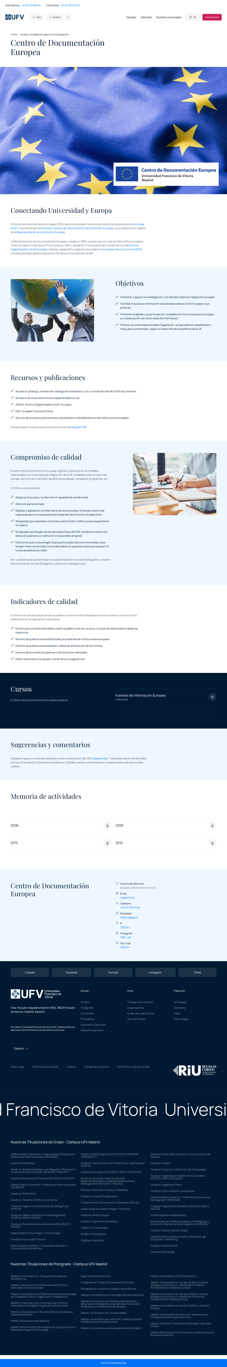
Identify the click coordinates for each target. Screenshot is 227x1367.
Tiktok (197, 972)
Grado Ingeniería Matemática (168, 1215)
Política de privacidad (45, 1066)
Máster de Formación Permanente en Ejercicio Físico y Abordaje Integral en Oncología (43, 1328)
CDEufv (124, 927)
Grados (85, 1002)
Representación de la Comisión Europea (41, 232)
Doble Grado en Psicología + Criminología (35, 1232)
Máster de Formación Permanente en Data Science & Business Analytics (182, 1334)
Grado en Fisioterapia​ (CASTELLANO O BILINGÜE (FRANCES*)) (110, 1155)
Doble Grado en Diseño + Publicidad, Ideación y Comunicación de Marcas (39, 1247)
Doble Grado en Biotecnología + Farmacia (105, 1208)
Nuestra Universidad (168, 17)
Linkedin (30, 972)
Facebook (71, 972)
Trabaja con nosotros (140, 1002)
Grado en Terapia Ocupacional (99, 1196)
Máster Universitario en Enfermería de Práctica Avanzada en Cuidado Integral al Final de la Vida (39, 1304)
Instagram (155, 972)
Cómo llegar (181, 1018)
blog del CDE (79, 427)
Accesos (56, 17)
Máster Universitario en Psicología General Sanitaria (112, 1294)
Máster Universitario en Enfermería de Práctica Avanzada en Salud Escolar (39, 1286)
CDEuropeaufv (129, 917)
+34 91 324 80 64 (31, 5)
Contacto (179, 1007)
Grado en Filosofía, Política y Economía (34, 1199)
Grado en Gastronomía (164, 1245)
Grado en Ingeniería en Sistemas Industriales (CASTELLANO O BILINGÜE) (178, 1177)
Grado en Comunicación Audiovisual (173, 1190)
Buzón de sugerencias (140, 1013)
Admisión (146, 17)
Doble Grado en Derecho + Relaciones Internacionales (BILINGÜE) (43, 1186)
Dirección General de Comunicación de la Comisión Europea (77, 228)
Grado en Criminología (94, 1227)
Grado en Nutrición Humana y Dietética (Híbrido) (110, 1202)
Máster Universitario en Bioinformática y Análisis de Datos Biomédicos (42, 1313)
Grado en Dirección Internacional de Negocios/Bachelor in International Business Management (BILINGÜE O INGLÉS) (108, 1181)
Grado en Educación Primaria (28, 1239)
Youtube (113, 972)
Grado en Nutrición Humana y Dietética (104, 1189)
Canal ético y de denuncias (133, 1066)
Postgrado (87, 1007)
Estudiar (131, 17)
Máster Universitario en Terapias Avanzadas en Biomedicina (39, 1277)
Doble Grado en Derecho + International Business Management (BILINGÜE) (180, 1198)
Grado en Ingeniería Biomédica (99, 1221)
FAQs (177, 1013)
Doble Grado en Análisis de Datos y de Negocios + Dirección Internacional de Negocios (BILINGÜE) (180, 1223)
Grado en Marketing (23, 1163)
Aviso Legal (17, 1066)
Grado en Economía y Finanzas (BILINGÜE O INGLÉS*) (43, 1178)
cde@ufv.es (100, 758)
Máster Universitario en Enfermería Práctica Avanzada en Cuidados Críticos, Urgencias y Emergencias (43, 1295)
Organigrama (135, 1007)
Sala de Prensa (136, 1018)
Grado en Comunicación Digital (169, 1230)
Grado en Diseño (160, 1163)
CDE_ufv (125, 937)
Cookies (71, 1066)
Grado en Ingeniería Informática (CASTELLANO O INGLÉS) (180, 1207)
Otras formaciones (92, 1030)
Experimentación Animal (96, 1276)
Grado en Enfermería (23, 1193)
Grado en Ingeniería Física (166, 1184)
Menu (39, 17)
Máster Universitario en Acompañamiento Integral (111, 1328)
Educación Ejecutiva (93, 1024)
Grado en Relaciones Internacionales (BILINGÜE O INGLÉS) (41, 1225)
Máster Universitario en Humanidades (103, 1312)
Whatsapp (180, 1002)
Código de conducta (96, 1066)
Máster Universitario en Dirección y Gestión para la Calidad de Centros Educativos (111, 1320)
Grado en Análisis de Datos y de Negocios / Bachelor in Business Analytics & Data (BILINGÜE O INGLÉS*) (43, 1171)
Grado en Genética (92, 1240)
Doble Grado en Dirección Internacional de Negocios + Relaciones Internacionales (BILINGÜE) (43, 1155)
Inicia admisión (212, 17)
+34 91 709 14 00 (70, 5)
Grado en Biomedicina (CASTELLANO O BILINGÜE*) (111, 1172)
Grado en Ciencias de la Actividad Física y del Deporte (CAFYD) (113, 1164)
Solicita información (113, 1363)
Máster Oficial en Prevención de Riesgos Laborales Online (181, 1325)
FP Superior (88, 1018)
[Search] (68, 17)
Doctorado (87, 1013)
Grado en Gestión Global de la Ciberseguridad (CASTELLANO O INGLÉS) (38, 1216)
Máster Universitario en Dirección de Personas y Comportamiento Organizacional (179, 1316)
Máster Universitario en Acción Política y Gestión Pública (180, 1307)
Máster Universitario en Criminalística (173, 1276)
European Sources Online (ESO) (122, 249)
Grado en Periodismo (93, 1233)
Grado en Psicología (162, 1251)
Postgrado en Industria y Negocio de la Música (108, 1288)
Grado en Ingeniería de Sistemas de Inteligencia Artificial (39, 1207)
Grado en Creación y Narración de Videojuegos (179, 1169)
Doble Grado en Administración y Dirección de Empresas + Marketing (178, 1238)
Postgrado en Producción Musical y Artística (107, 1282)
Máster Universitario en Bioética (30, 1320)
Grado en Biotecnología (95, 1215)
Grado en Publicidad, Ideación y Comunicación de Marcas (180, 1155)
